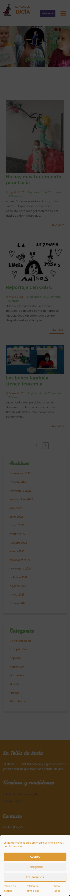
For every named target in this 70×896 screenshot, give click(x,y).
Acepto (35, 857)
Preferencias (35, 877)
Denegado (35, 867)
